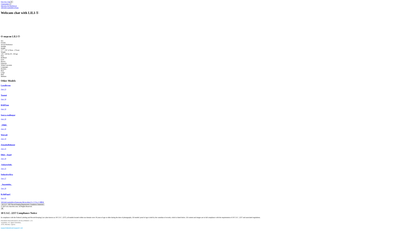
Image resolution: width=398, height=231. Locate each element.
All (2, 8)
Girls (4, 8)
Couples (9, 8)
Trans (17, 8)
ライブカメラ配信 (37, 202)
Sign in (14, 6)
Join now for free (6, 6)
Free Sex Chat (5, 2)
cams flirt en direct (25, 202)
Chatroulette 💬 (6, 4)
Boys (13, 8)
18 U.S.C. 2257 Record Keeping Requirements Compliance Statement (23, 204)
